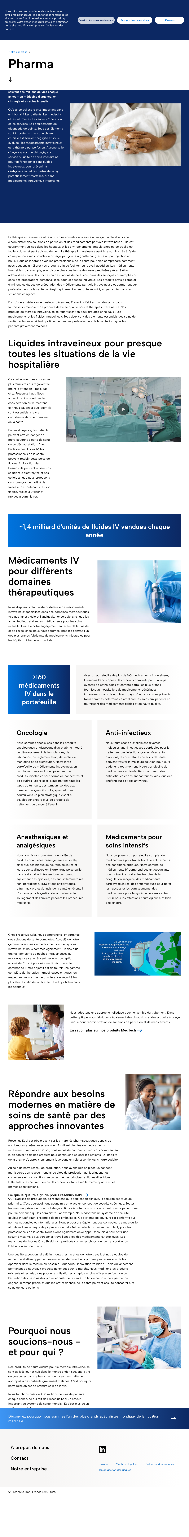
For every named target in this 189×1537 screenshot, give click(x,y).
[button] (123, 409)
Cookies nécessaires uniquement (96, 20)
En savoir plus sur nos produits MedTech (103, 1030)
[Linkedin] (102, 1449)
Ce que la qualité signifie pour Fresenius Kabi (45, 1195)
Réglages (169, 20)
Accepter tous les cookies (135, 20)
